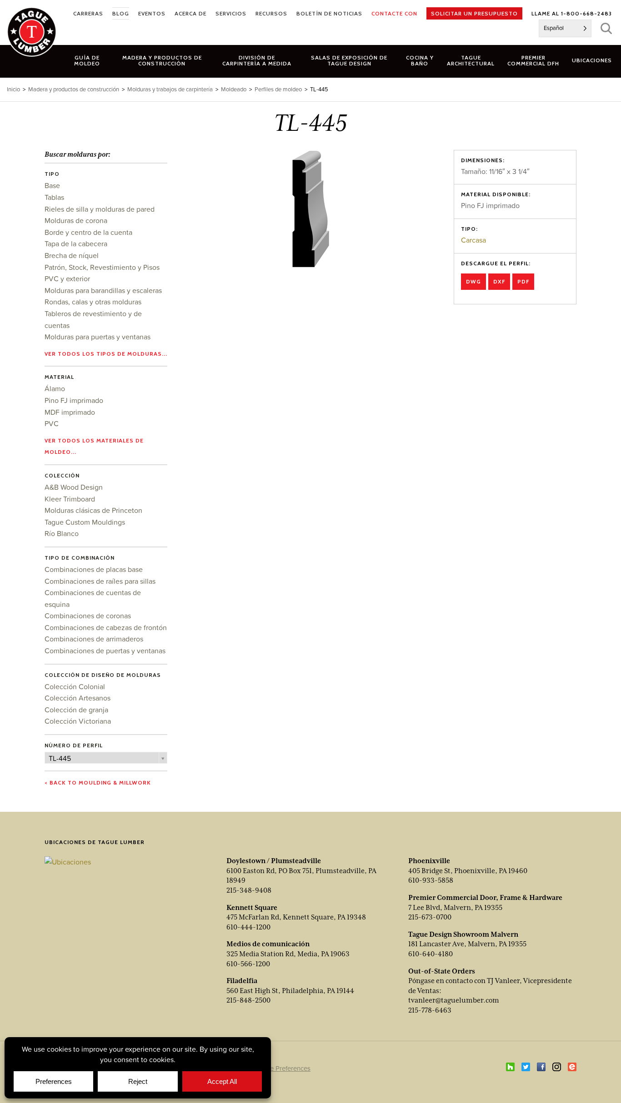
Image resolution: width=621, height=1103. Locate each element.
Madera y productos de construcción (73, 89)
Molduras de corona (76, 220)
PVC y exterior (67, 278)
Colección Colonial (75, 686)
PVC (52, 423)
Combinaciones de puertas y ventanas (105, 650)
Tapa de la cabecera (76, 243)
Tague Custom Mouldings (85, 522)
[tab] (162, 60)
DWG (473, 281)
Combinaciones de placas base (94, 569)
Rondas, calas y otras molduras (93, 301)
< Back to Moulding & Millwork (98, 782)
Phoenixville (429, 861)
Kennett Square (251, 908)
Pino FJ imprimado (74, 400)
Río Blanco (62, 533)
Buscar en (606, 28)
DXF (499, 281)
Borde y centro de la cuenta (88, 232)
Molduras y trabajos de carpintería (170, 89)
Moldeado (233, 89)
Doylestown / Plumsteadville (273, 861)
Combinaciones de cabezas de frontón (106, 627)
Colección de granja (76, 709)
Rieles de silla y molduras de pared (100, 209)
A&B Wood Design (74, 487)
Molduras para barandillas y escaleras (103, 290)
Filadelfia (241, 981)
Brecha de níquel (72, 255)
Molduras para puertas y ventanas (97, 336)
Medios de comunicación (268, 944)
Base (52, 185)
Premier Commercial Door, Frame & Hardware (485, 898)
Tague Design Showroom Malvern (463, 934)
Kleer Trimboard (70, 498)
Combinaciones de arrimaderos (94, 638)
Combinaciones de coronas (88, 615)
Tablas (54, 197)
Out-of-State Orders (441, 971)
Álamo (55, 388)
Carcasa (473, 239)
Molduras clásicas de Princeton (93, 510)
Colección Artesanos (77, 697)
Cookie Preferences (281, 1068)
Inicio (13, 89)
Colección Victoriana (78, 720)
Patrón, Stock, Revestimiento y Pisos (102, 267)
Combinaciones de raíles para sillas (100, 581)
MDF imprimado (70, 412)
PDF (523, 281)
